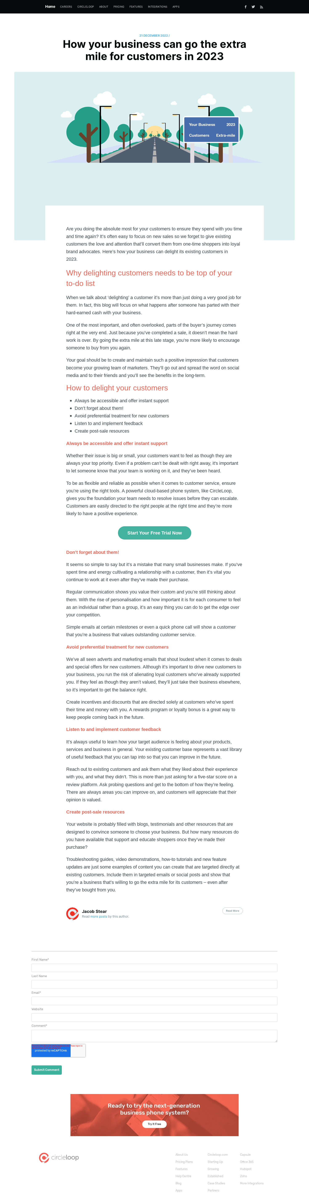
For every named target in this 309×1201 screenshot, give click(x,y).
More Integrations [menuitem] (252, 1183)
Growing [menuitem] (213, 1169)
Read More (232, 910)
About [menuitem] (103, 6)
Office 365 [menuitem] (247, 1162)
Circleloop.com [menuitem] (218, 1155)
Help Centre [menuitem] (183, 1176)
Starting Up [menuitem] (215, 1162)
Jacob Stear (94, 911)
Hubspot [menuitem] (245, 1169)
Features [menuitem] (136, 6)
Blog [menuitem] (178, 1183)
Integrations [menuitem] (158, 6)
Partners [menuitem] (213, 1190)
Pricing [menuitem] (119, 6)
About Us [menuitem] (182, 1155)
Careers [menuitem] (66, 6)
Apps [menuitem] (176, 6)
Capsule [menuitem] (245, 1155)
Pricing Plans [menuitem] (184, 1162)
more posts (98, 916)
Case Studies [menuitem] (216, 1183)
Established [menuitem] (215, 1176)
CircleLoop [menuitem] (85, 6)
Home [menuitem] (50, 6)
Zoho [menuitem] (243, 1176)
